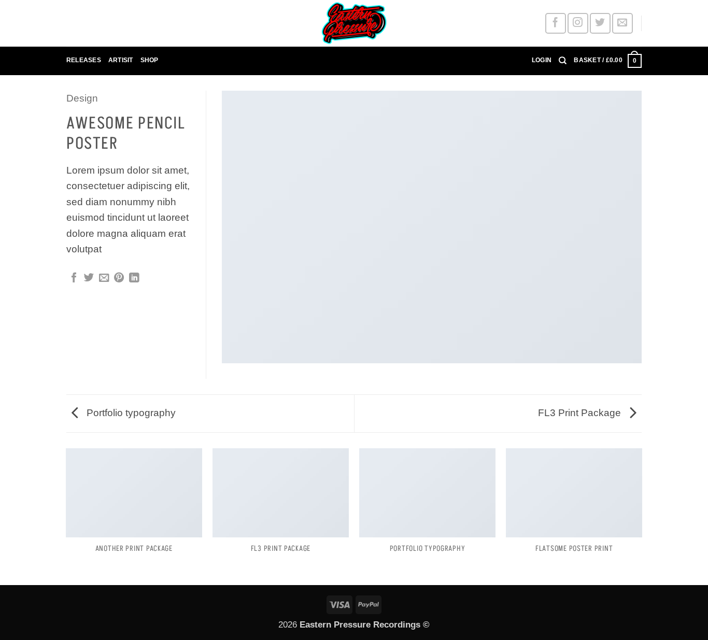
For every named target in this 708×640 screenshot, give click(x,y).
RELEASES (83, 60)
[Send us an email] (622, 23)
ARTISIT (120, 60)
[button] (541, 60)
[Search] (563, 60)
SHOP (149, 60)
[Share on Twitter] (89, 278)
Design (82, 98)
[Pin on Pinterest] (119, 278)
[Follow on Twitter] (600, 23)
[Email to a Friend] (104, 278)
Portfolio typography (130, 412)
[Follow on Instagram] (578, 23)
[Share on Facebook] (74, 278)
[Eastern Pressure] (354, 23)
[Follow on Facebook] (555, 23)
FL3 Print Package (581, 412)
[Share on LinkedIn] (134, 278)
